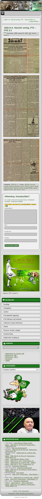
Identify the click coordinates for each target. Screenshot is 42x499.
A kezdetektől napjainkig (11, 315)
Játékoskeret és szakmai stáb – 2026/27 (20, 453)
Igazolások (8, 359)
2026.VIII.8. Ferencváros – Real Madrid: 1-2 (22, 475)
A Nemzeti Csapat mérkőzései (12, 323)
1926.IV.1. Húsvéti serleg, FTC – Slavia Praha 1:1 (19, 20)
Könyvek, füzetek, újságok (11, 330)
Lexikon (5, 312)
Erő (20, 491)
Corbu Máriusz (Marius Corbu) (23, 443)
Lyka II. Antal (34, 186)
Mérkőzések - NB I (11, 355)
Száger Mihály (33, 21)
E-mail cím (8, 231)
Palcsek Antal (8, 188)
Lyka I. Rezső (24, 186)
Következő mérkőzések (19, 466)
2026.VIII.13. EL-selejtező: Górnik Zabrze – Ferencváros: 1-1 (21, 470)
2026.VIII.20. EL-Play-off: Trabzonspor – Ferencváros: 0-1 (21, 450)
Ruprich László (18, 188)
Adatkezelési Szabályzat (11, 337)
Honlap (7, 238)
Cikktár (5, 326)
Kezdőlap (6, 304)
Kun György (20, 473)
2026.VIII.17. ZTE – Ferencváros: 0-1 (22, 461)
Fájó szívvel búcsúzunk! (19, 448)
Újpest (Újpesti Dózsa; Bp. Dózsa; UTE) (20, 188)
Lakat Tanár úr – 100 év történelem (22, 483)
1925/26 (13, 184)
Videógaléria (7, 308)
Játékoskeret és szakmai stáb (14, 353)
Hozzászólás (9, 208)
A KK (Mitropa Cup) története (12, 319)
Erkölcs (15, 491)
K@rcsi (6, 35)
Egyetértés (25, 491)
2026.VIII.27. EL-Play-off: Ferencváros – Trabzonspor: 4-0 (20, 445)
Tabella (7, 360)
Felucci (7, 483)
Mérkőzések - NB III (11, 357)
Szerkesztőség (8, 334)
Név (6, 225)
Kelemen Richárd (14, 186)
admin (7, 445)
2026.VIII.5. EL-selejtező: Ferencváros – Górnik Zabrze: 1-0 (20, 485)
